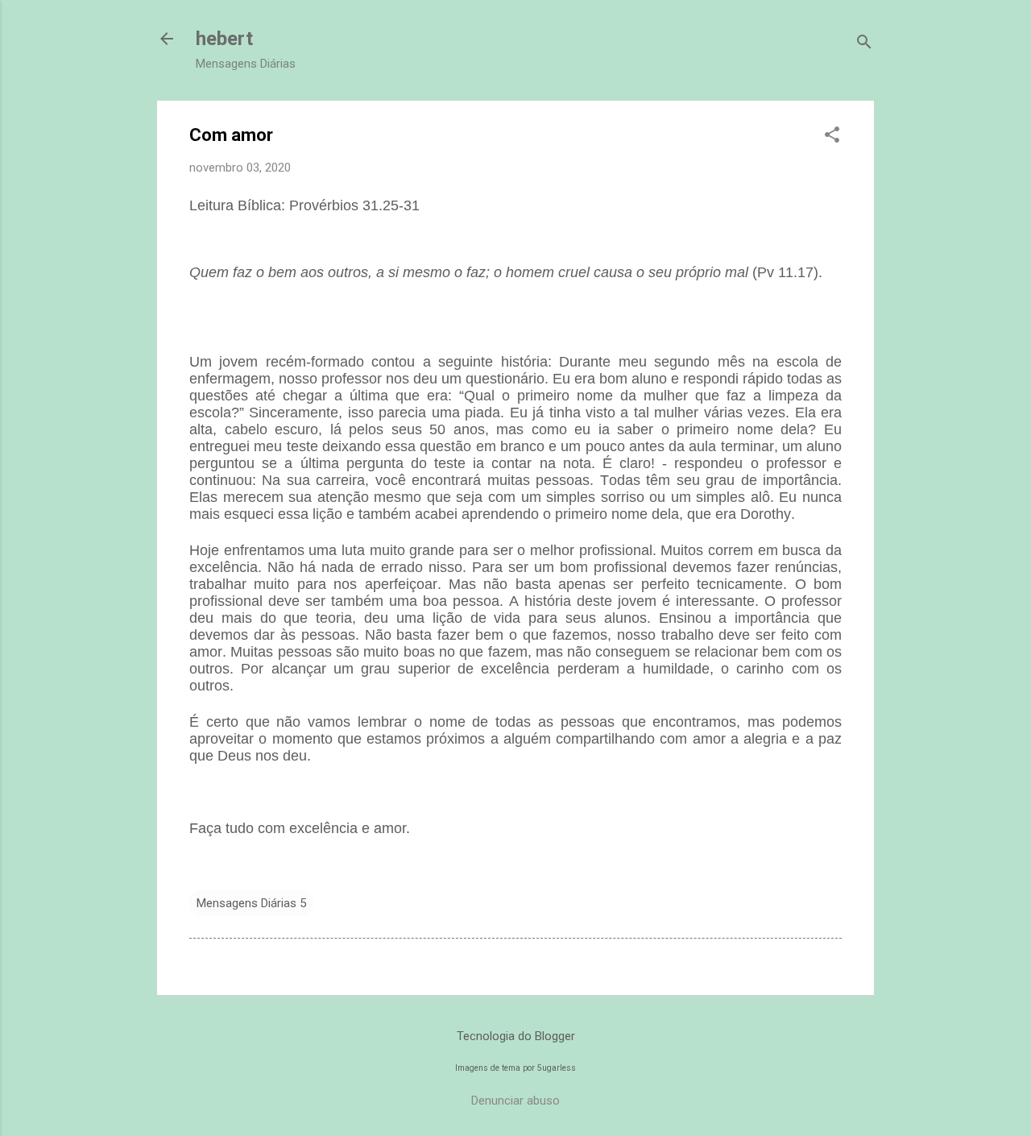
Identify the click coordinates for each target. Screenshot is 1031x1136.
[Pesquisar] (864, 43)
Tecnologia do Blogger (516, 1036)
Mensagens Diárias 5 (251, 903)
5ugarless (556, 1068)
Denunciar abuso (515, 1100)
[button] (832, 136)
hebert (224, 38)
